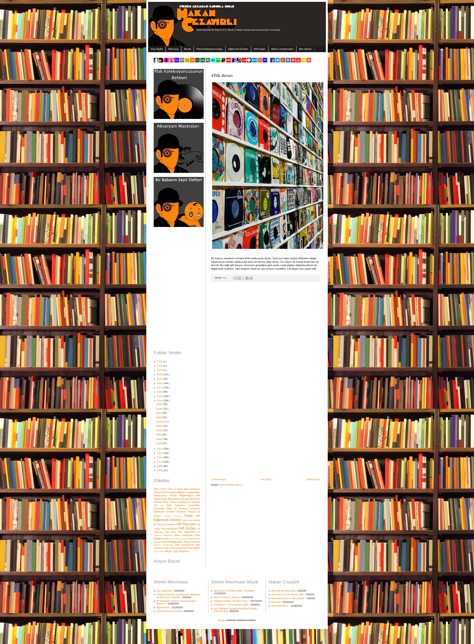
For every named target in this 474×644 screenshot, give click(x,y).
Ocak (159, 443)
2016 (160, 392)
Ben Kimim (305, 48)
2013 (160, 448)
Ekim (159, 413)
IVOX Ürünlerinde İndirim (169, 611)
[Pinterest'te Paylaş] (251, 278)
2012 (160, 453)
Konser (166, 538)
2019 (160, 379)
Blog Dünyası (170, 502)
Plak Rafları (194, 548)
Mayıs (159, 426)
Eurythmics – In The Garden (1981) (231, 604)
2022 (160, 370)
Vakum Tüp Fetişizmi (176, 551)
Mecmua (173, 48)
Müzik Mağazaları (173, 541)
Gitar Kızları (187, 520)
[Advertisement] (177, 289)
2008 (160, 470)
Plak (225, 278)
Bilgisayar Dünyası (179, 498)
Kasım (159, 408)
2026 (160, 361)
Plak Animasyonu (185, 545)
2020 (160, 374)
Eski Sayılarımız (164, 591)
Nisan (159, 430)
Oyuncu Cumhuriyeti (164, 545)
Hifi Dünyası (186, 524)
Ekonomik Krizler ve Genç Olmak (287, 598)
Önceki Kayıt (313, 479)
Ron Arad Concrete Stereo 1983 (287, 594)
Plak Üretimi (159, 551)
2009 (160, 466)
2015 (160, 396)
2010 (160, 462)
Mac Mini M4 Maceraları (283, 591)
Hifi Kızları (260, 48)
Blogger (222, 620)
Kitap (197, 535)
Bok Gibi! (276, 602)
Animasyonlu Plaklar (166, 495)
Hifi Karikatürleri (170, 528)
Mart (158, 434)
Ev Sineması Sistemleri (187, 508)
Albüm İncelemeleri (282, 48)
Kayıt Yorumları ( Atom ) (231, 485)
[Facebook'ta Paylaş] (247, 278)
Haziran (160, 421)
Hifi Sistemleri (187, 531)
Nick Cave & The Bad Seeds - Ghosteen (234, 591)
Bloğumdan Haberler (189, 502)
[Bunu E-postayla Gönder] (235, 278)
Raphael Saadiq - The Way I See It (231, 601)
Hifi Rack (172, 532)
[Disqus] (265, 333)
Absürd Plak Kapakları (165, 492)
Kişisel (158, 538)
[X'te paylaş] (243, 278)
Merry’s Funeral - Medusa (227, 597)
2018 (160, 383)
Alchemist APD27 (280, 606)
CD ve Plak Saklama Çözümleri (177, 505)
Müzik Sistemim (192, 542)
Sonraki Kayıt (218, 479)
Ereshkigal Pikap (164, 508)
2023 (160, 366)
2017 (160, 387)
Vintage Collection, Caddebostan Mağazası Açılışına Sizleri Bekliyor (178, 595)
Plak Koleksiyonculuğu (209, 48)
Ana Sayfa (157, 48)
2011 (160, 457)
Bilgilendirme (163, 607)
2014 (160, 400)
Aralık (159, 404)
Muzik (187, 48)
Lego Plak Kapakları (179, 539)
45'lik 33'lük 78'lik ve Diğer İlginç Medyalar (177, 489)
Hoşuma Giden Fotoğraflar (179, 535)
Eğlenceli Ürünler (238, 48)
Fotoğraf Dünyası (174, 516)
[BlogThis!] (239, 278)
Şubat (159, 439)
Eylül (159, 417)
